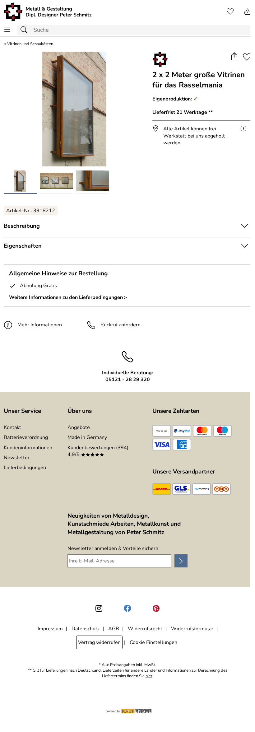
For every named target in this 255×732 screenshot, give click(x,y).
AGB (113, 628)
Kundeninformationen (28, 447)
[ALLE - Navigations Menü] (7, 29)
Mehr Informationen (39, 324)
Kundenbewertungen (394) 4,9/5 (97, 451)
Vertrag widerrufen (99, 642)
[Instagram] (99, 608)
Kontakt (12, 427)
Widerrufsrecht (145, 628)
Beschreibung (22, 226)
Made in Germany (87, 437)
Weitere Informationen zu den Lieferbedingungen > (68, 297)
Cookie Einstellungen (153, 642)
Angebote (78, 427)
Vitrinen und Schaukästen (30, 44)
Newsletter (17, 457)
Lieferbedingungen (25, 467)
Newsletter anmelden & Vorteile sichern (112, 548)
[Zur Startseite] (48, 11)
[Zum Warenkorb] (247, 12)
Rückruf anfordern (120, 324)
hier (149, 676)
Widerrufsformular (192, 628)
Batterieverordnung (26, 437)
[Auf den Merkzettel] (247, 57)
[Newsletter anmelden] (181, 560)
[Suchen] (25, 30)
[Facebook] (127, 608)
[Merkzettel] (230, 12)
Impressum (50, 628)
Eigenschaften (23, 245)
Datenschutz (86, 628)
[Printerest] (156, 608)
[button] (234, 57)
